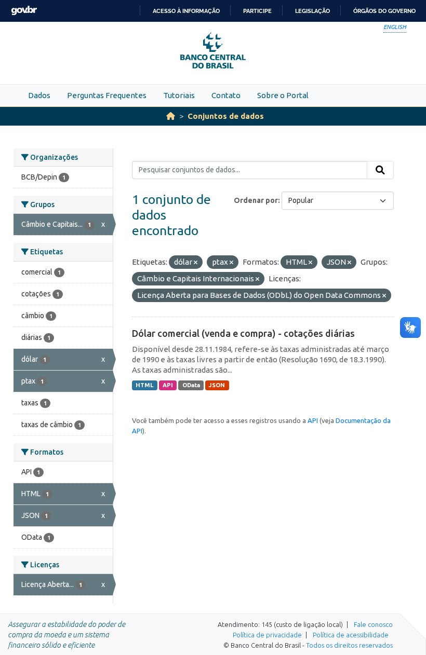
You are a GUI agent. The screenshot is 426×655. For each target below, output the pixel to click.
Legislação (312, 11)
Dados (39, 95)
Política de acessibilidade (351, 634)
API (168, 385)
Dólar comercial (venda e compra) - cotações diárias (243, 333)
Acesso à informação (186, 11)
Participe (257, 11)
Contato (226, 95)
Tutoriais (179, 95)
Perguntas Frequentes (107, 95)
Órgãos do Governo (384, 11)
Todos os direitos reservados (349, 645)
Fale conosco (373, 624)
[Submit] (380, 170)
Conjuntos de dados (226, 116)
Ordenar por (256, 200)
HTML (144, 385)
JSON (217, 385)
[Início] (170, 116)
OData (191, 385)
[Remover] (195, 263)
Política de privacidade (267, 634)
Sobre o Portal (283, 95)
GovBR (24, 11)
